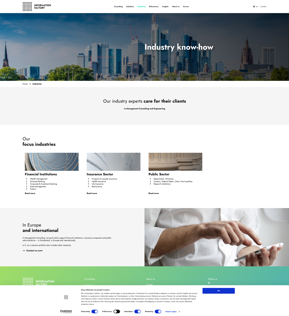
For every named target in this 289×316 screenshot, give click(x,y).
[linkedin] (209, 283)
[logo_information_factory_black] (37, 2)
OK (218, 291)
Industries (37, 83)
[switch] (117, 311)
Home (25, 83)
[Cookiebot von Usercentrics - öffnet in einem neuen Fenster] (66, 311)
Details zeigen (171, 312)
